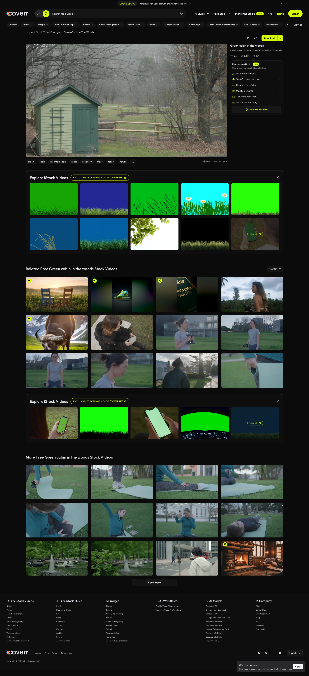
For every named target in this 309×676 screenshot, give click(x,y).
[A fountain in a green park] (122, 558)
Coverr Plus (261, 610)
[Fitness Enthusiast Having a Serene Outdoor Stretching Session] (187, 482)
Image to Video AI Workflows (168, 610)
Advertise (260, 625)
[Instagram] (259, 653)
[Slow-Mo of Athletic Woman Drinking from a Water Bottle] (122, 370)
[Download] (83, 308)
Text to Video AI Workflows (167, 606)
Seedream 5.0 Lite (214, 637)
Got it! (298, 666)
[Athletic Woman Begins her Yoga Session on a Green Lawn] (122, 482)
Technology (11, 637)
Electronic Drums (63, 610)
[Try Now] (190, 3)
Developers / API (263, 614)
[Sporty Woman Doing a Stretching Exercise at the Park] (122, 520)
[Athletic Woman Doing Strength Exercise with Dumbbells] (252, 332)
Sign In (295, 13)
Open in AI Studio (258, 109)
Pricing (280, 13)
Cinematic (60, 621)
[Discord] (280, 653)
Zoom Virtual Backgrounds (17, 641)
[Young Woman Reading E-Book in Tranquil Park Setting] (122, 332)
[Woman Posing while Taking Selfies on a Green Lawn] (187, 520)
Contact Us (260, 629)
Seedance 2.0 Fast (214, 621)
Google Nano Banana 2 (216, 610)
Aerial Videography (14, 621)
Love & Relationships (15, 614)
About (258, 606)
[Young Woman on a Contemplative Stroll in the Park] (187, 370)
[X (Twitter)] (266, 653)
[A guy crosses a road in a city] (187, 558)
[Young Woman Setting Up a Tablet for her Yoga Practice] (252, 482)
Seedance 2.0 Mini (214, 625)
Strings (59, 637)
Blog (258, 617)
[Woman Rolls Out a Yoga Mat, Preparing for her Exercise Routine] (57, 482)
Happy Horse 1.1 (212, 641)
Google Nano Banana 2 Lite (218, 617)
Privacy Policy (51, 653)
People (9, 610)
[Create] (38, 13)
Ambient (60, 633)
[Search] (46, 13)
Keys (58, 614)
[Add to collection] (248, 38)
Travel (9, 629)
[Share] (255, 38)
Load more (154, 582)
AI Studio (200, 13)
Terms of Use (66, 653)
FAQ (258, 621)
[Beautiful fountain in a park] (57, 558)
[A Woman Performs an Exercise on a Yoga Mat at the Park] (252, 520)
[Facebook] (273, 653)
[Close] (281, 3)
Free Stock (220, 13)
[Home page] (17, 14)
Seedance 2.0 (212, 614)
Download (269, 38)
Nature (9, 606)
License (38, 653)
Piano (58, 617)
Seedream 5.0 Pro (213, 633)
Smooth (59, 625)
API (270, 13)
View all (298, 24)
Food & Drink (12, 625)
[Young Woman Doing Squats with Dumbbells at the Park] (187, 332)
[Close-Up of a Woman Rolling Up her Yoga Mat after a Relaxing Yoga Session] (252, 370)
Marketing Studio (248, 13)
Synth (58, 606)
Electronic (60, 629)
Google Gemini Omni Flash (217, 629)
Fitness (9, 617)
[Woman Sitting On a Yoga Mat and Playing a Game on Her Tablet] (57, 520)
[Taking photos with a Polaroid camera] (252, 294)
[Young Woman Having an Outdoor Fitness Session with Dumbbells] (57, 370)
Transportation (13, 633)
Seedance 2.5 (211, 606)
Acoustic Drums (63, 641)
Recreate (56, 307)
